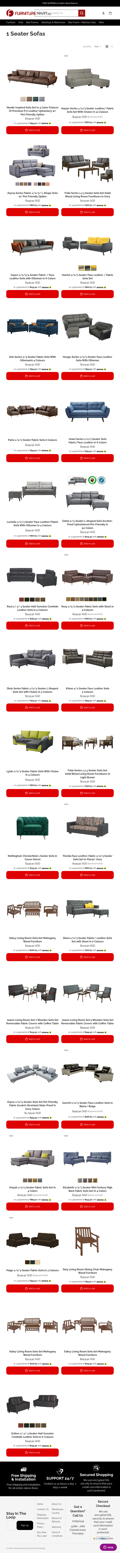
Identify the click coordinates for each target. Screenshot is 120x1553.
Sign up (25, 1525)
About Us (56, 1504)
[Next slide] (54, 78)
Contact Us (43, 1509)
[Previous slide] (11, 78)
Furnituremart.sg (20, 1548)
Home (40, 1504)
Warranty (56, 1527)
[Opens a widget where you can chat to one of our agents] (108, 1547)
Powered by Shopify (36, 1548)
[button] (98, 46)
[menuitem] (101, 22)
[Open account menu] (103, 13)
